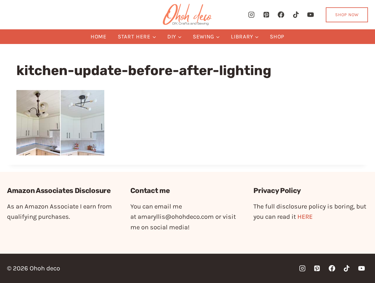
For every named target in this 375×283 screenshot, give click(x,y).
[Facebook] (281, 14)
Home (99, 36)
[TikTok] (295, 14)
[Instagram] (251, 14)
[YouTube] (310, 14)
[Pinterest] (266, 14)
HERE (305, 217)
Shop (277, 36)
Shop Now (347, 14)
